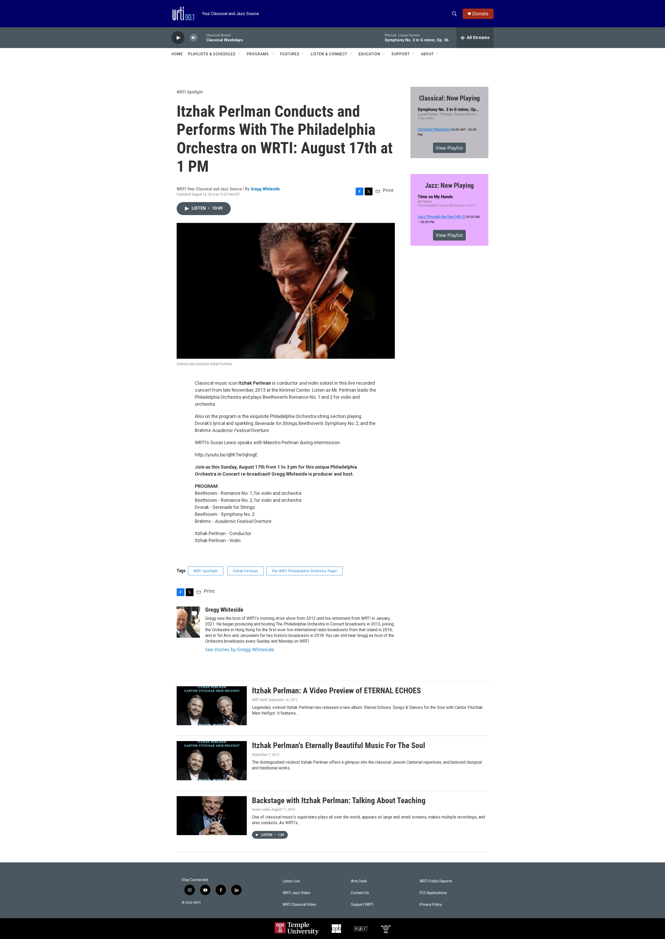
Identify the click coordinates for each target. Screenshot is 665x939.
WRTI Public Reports (436, 881)
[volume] (193, 38)
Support (400, 54)
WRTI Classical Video (299, 905)
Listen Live (291, 881)
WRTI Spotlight (190, 92)
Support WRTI (362, 905)
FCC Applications (433, 893)
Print (388, 190)
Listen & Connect (329, 54)
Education (369, 54)
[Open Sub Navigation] (239, 54)
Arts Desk (359, 881)
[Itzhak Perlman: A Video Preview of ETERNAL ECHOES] (212, 705)
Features (290, 54)
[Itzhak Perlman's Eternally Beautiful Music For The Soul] (212, 760)
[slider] (202, 37)
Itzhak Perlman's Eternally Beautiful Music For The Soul (338, 745)
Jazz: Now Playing (449, 185)
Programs (258, 54)
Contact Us (360, 893)
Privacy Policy (431, 905)
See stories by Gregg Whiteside (239, 649)
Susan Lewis (261, 809)
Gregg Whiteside (265, 188)
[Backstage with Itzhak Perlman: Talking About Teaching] (212, 815)
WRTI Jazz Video (296, 893)
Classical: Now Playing (449, 98)
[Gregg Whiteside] (188, 622)
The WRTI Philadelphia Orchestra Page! (304, 571)
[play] (178, 38)
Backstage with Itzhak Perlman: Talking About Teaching (338, 800)
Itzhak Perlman (245, 571)
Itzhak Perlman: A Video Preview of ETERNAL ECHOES (336, 690)
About (427, 54)
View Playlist (449, 148)
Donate (480, 13)
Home (177, 54)
